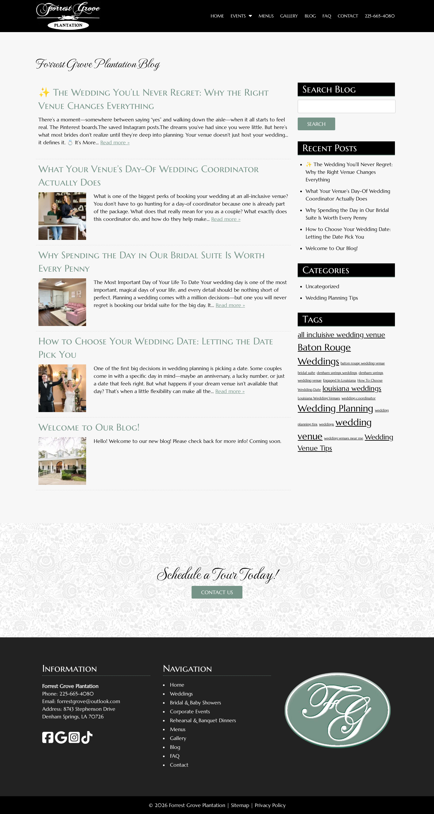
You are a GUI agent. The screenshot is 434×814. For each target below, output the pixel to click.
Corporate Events (190, 711)
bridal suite (306, 373)
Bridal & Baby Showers (195, 702)
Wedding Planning (335, 408)
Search (316, 124)
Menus (266, 16)
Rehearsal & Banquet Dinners (203, 720)
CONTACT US (217, 592)
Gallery (289, 16)
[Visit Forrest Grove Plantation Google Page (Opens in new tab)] (61, 742)
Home (217, 16)
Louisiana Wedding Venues (319, 398)
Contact (348, 16)
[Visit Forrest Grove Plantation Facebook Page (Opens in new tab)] (47, 742)
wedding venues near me (343, 438)
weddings (326, 424)
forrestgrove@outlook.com (88, 701)
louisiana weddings (351, 388)
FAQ (326, 16)
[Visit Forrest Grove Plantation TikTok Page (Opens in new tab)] (86, 742)
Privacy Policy (270, 805)
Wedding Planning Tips (332, 298)
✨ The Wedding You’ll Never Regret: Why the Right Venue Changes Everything (349, 172)
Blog (310, 16)
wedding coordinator (359, 398)
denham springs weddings (337, 373)
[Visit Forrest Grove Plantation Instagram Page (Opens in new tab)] (74, 742)
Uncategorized (322, 286)
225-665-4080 (380, 16)
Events (238, 16)
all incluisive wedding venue (341, 334)
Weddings (181, 693)
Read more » (115, 142)
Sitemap (240, 805)
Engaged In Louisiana (339, 380)
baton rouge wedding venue (363, 363)
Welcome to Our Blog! (88, 427)
